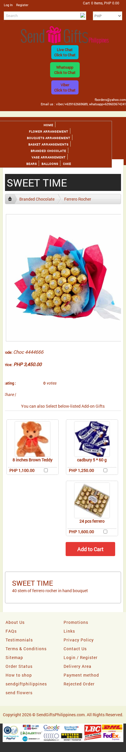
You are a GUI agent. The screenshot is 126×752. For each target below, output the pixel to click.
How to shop (19, 675)
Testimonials (19, 640)
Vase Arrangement (49, 157)
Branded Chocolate (48, 151)
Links (69, 631)
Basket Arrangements (48, 144)
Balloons (50, 164)
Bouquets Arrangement (48, 138)
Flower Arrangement (48, 131)
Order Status (19, 666)
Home (48, 125)
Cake (67, 164)
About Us (15, 622)
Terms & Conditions (26, 648)
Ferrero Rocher (77, 199)
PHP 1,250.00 (81, 470)
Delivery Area (77, 666)
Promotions (76, 622)
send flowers (19, 692)
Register (22, 5)
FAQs (11, 631)
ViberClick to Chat (65, 87)
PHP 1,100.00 (22, 470)
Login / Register (81, 657)
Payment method (81, 675)
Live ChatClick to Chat (65, 52)
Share (8, 394)
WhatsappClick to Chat (65, 70)
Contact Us (75, 648)
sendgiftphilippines (26, 684)
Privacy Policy (79, 640)
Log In (8, 5)
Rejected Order (79, 684)
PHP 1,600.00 (81, 531)
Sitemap (14, 657)
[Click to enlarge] (32, 439)
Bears (31, 164)
